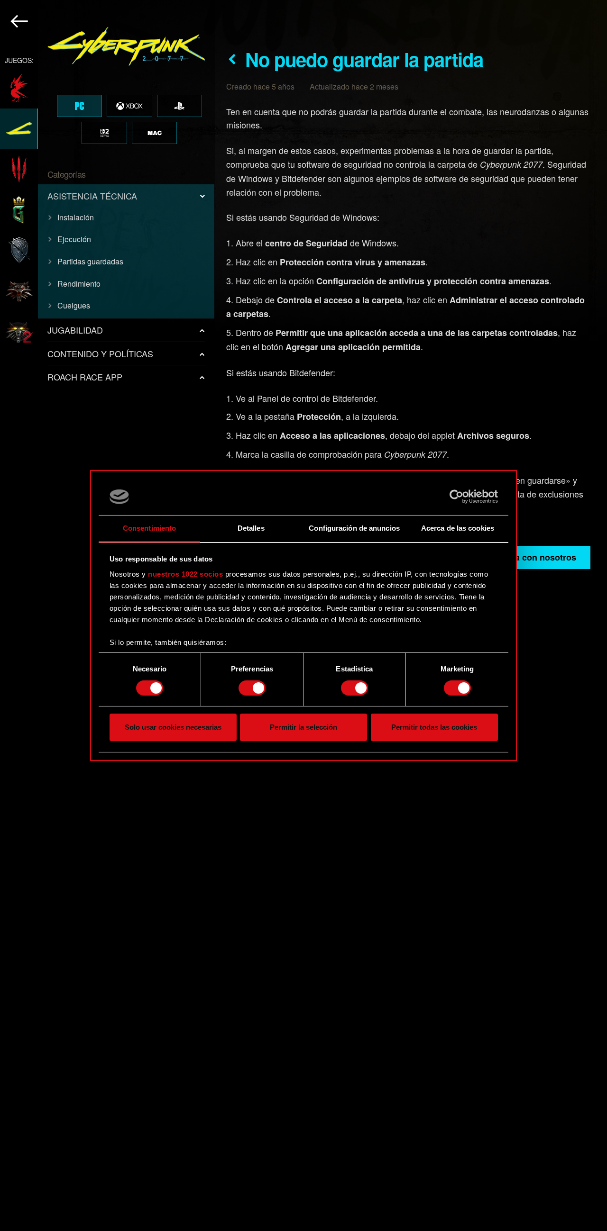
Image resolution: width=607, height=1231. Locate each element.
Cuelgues (73, 305)
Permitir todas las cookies (434, 728)
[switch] (252, 688)
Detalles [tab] (251, 528)
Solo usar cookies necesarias (173, 728)
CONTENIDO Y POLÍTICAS (100, 353)
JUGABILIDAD (75, 330)
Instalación (75, 217)
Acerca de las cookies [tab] (457, 528)
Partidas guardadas (90, 261)
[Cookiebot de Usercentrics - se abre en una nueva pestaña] (456, 496)
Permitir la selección (303, 728)
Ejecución (74, 239)
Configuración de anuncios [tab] (354, 528)
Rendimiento (79, 283)
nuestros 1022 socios (185, 574)
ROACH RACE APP (84, 377)
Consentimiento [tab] (149, 528)
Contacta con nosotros (529, 557)
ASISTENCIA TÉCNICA (92, 196)
